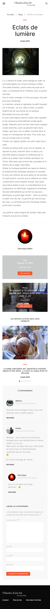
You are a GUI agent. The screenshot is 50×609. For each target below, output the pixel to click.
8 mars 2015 (25, 41)
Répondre (10, 418)
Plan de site (17, 600)
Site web (9, 565)
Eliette (18, 428)
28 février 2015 (25, 267)
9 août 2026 (25, 377)
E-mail (9, 555)
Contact (5, 600)
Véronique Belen (25, 248)
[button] (19, 381)
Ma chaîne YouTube (33, 600)
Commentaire (11, 520)
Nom (8, 546)
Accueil (10, 14)
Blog (20, 14)
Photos (25, 288)
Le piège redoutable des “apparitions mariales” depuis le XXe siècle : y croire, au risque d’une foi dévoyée (25, 370)
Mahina (19, 401)
